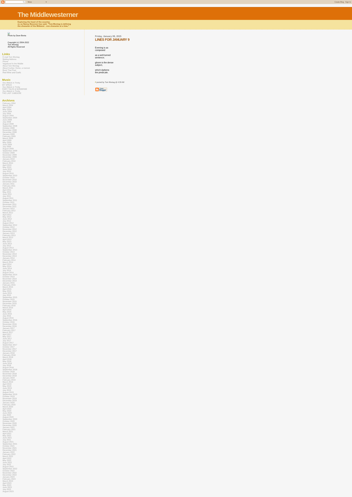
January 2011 (8, 184)
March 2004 (8, 105)
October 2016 (9, 322)
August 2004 (8, 116)
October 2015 (9, 299)
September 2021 (10, 444)
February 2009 (9, 136)
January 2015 (9, 283)
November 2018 (10, 374)
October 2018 (9, 372)
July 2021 (7, 440)
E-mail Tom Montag (11, 57)
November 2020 (10, 423)
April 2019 (7, 384)
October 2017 (9, 347)
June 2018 (7, 363)
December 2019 (10, 401)
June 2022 (7, 462)
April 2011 (7, 190)
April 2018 (7, 359)
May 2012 (7, 217)
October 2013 (9, 252)
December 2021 (10, 450)
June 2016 (7, 314)
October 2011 (8, 202)
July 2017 (7, 341)
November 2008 (10, 130)
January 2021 (9, 427)
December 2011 (9, 206)
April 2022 (7, 458)
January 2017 (9, 328)
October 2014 (9, 277)
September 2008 (10, 126)
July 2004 (7, 114)
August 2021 (8, 442)
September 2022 (10, 469)
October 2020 (9, 421)
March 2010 (8, 163)
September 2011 (10, 200)
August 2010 (8, 173)
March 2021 (8, 432)
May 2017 (7, 337)
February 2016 (9, 306)
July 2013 (7, 246)
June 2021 (7, 438)
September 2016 (10, 320)
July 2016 (7, 316)
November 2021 (10, 448)
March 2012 (8, 213)
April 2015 (7, 289)
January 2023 (9, 477)
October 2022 (9, 471)
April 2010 (7, 165)
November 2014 (10, 279)
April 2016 (7, 310)
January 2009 (9, 134)
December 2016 (10, 326)
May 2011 (7, 192)
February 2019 (9, 380)
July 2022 (7, 465)
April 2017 (7, 334)
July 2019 (7, 390)
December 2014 (10, 281)
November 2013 (10, 254)
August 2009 (8, 149)
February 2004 (9, 103)
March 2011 (8, 188)
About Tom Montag (11, 66)
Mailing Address (9, 59)
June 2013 (7, 244)
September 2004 (10, 118)
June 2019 (7, 388)
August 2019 (8, 392)
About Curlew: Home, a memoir (16, 68)
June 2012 (7, 219)
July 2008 (7, 122)
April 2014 (7, 264)
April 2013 (7, 240)
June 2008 (7, 120)
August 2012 (8, 223)
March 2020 (8, 407)
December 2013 (10, 256)
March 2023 (8, 481)
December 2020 (10, 425)
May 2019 (7, 386)
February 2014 (9, 260)
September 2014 (10, 275)
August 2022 (8, 467)
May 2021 (7, 436)
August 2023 (8, 491)
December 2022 (10, 475)
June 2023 (7, 487)
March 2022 (8, 456)
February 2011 (9, 186)
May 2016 (7, 312)
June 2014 (7, 268)
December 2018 (10, 376)
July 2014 (7, 270)
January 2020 (9, 403)
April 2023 (7, 483)
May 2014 (7, 266)
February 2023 (9, 479)
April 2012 (7, 215)
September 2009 (10, 151)
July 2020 (7, 415)
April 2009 (7, 140)
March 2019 (8, 382)
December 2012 (10, 231)
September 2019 (10, 394)
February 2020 (9, 405)
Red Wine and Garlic (12, 72)
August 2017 (8, 343)
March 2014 (8, 262)
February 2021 (9, 429)
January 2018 (9, 353)
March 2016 (8, 308)
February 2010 (9, 161)
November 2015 (10, 301)
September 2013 (10, 250)
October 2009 (9, 153)
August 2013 (8, 248)
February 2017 (9, 330)
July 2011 (7, 196)
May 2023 (7, 485)
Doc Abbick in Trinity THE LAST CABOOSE (11, 92)
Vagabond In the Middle (13, 63)
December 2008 (10, 132)
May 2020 (7, 411)
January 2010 (9, 159)
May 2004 (7, 109)
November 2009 (10, 155)
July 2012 (7, 221)
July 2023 (7, 489)
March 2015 (8, 287)
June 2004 (7, 112)
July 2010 (7, 171)
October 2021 (9, 446)
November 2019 (10, 398)
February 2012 (9, 211)
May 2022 (7, 460)
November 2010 (10, 180)
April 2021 (7, 434)
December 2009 (10, 157)
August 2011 (8, 198)
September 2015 (10, 297)
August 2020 (8, 417)
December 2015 (10, 304)
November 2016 (10, 324)
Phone (5, 61)
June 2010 (7, 169)
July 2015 (7, 295)
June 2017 (7, 339)
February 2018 (9, 355)
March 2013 (8, 237)
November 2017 (10, 349)
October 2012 (9, 227)
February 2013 (9, 235)
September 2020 (10, 419)
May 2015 (7, 291)
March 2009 (8, 138)
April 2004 (7, 107)
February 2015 (9, 285)
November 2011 (9, 204)
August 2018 (8, 368)
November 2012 (10, 229)
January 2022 (9, 452)
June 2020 (7, 413)
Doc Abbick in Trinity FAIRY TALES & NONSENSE (14, 88)
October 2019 (9, 396)
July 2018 (7, 365)
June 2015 (7, 293)
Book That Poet (9, 70)
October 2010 (9, 178)
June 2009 (7, 145)
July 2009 (7, 147)
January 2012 (9, 209)
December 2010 (10, 182)
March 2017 (8, 332)
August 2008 (8, 124)
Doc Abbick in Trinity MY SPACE (11, 84)
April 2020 (7, 409)
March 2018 (8, 357)
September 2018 (10, 370)
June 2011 (7, 194)
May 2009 (7, 142)
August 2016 (8, 318)
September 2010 (10, 176)
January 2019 (9, 378)
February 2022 (9, 454)
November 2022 (10, 473)
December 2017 (10, 351)
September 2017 (10, 345)
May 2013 (7, 242)
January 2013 (9, 233)
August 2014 (8, 273)
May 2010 (7, 167)
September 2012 (10, 225)
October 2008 (9, 128)
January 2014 (9, 258)
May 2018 (7, 361)
